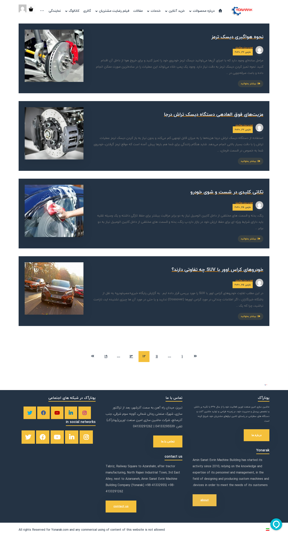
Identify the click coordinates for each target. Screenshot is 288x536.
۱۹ (105, 356)
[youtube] (57, 413)
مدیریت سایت (244, 47)
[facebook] (43, 413)
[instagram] (84, 413)
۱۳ (131, 356)
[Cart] (30, 9)
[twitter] (30, 413)
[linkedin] (71, 413)
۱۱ (157, 356)
